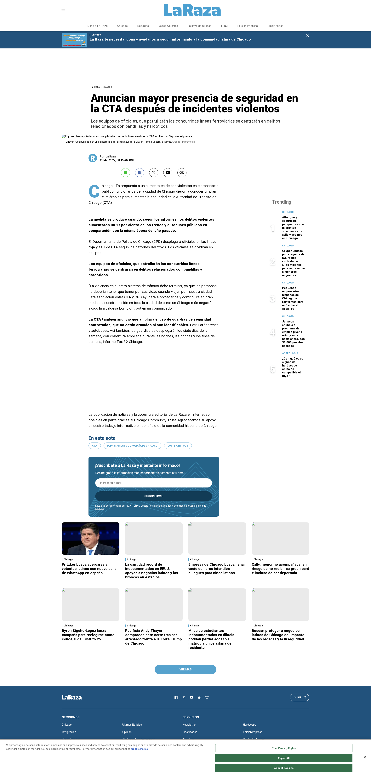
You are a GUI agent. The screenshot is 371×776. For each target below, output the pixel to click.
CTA (94, 445)
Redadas (143, 25)
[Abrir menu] (63, 10)
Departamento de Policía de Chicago (132, 445)
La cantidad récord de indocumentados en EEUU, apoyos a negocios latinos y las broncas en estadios (151, 570)
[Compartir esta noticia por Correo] (167, 172)
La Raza (95, 86)
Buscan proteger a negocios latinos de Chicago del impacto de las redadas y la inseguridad (278, 634)
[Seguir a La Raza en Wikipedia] (207, 697)
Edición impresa (247, 25)
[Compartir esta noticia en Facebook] (139, 172)
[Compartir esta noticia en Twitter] (153, 172)
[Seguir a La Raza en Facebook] (176, 697)
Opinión (127, 732)
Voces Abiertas (168, 25)
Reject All (284, 758)
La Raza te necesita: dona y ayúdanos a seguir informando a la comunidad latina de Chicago (170, 39)
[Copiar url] (181, 172)
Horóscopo (249, 724)
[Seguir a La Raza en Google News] (199, 697)
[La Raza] (192, 10)
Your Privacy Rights (284, 748)
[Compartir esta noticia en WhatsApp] (125, 172)
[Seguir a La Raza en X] (184, 697)
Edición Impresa (252, 732)
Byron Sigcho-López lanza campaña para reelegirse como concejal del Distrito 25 (88, 634)
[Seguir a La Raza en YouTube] (191, 697)
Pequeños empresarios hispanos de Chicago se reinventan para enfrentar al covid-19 (292, 298)
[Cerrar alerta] (307, 35)
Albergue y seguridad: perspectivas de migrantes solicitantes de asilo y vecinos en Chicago (293, 228)
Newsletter (189, 724)
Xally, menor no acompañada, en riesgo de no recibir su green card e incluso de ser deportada (280, 568)
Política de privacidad (160, 505)
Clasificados (275, 25)
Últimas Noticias (132, 724)
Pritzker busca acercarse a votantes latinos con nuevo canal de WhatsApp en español (89, 568)
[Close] (365, 757)
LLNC (224, 25)
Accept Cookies (284, 768)
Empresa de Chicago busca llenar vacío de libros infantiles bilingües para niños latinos (216, 568)
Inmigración (69, 732)
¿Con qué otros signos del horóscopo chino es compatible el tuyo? (292, 367)
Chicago (122, 25)
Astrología (290, 353)
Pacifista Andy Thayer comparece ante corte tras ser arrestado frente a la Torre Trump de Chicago (153, 637)
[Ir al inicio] (77, 697)
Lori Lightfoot (178, 445)
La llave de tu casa (200, 25)
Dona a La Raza (98, 25)
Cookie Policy (139, 748)
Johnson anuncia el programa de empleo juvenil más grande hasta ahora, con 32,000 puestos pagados (293, 334)
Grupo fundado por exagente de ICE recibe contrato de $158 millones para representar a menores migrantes (293, 263)
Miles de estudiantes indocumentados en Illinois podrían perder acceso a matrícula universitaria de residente (211, 639)
